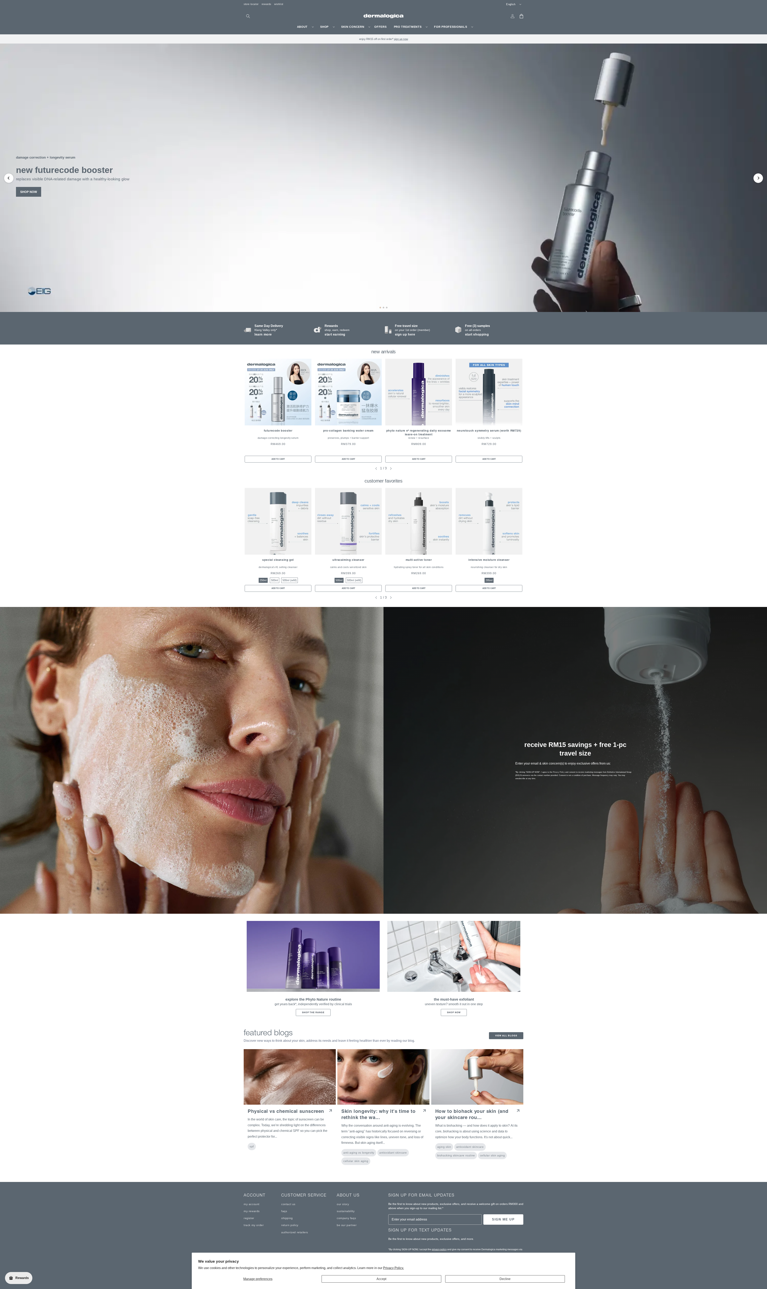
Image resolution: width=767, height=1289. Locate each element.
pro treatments (408, 26)
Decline (505, 1279)
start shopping (477, 334)
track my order (254, 1225)
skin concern (352, 26)
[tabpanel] (278, 411)
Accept (381, 1279)
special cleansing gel (278, 560)
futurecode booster (278, 430)
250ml (263, 580)
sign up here (405, 334)
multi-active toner (419, 560)
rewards (266, 4)
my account (251, 1204)
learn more (263, 334)
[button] (248, 16)
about (302, 26)
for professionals (450, 26)
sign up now (401, 39)
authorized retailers (294, 1232)
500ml (274, 580)
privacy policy (439, 1249)
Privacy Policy (559, 772)
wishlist (278, 4)
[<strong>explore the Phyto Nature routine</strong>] (313, 956)
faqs (284, 1211)
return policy (289, 1225)
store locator (251, 4)
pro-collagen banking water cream (348, 430)
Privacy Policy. (393, 1268)
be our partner (347, 1225)
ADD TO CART (278, 459)
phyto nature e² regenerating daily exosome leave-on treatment (418, 432)
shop (324, 26)
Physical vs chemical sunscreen (286, 1111)
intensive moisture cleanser (488, 560)
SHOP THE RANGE (313, 1012)
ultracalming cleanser (348, 560)
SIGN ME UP (503, 1219)
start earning (335, 334)
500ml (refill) (289, 580)
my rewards (252, 1211)
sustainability (346, 1211)
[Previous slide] (9, 178)
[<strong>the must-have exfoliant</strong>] (453, 956)
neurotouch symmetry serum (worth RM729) (489, 430)
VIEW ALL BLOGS (506, 1035)
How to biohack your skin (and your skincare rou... (472, 1114)
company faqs (346, 1218)
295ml (489, 580)
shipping (287, 1218)
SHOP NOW (28, 192)
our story (343, 1204)
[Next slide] (758, 178)
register (249, 1218)
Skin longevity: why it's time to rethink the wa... (378, 1114)
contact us (288, 1204)
